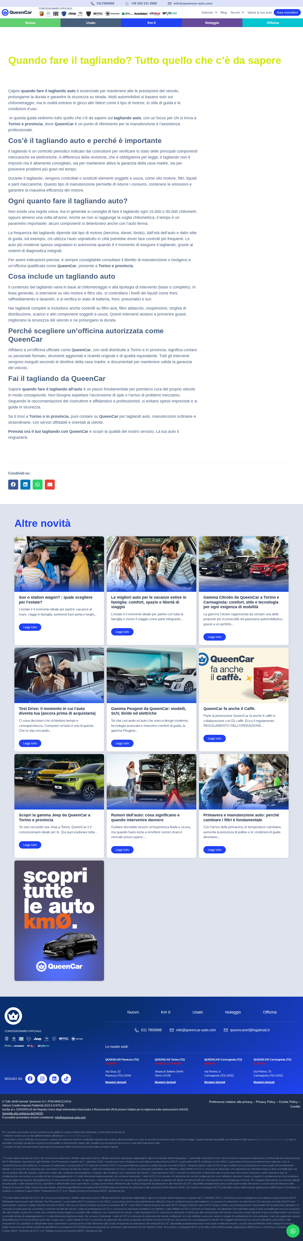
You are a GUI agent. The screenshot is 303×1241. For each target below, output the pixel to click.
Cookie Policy (288, 1102)
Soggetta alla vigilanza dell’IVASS (22, 1113)
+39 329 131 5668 (144, 3)
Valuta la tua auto (260, 12)
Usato (198, 1012)
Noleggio (233, 1012)
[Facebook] (30, 1079)
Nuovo (133, 1012)
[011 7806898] (136, 1030)
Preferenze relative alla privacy (230, 1102)
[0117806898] (92, 3)
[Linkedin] (54, 1079)
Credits (295, 1106)
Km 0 (165, 1012)
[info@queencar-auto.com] (169, 3)
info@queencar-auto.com (193, 3)
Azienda (207, 12)
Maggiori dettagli (115, 1082)
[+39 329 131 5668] (127, 3)
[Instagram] (42, 1079)
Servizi (235, 12)
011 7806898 (151, 1030)
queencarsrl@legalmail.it (250, 1030)
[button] (13, 485)
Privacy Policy (265, 1102)
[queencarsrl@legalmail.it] (226, 1030)
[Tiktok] (66, 1079)
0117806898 (105, 3)
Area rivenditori (287, 12)
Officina (270, 1012)
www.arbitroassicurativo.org (272, 1139)
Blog (224, 12)
